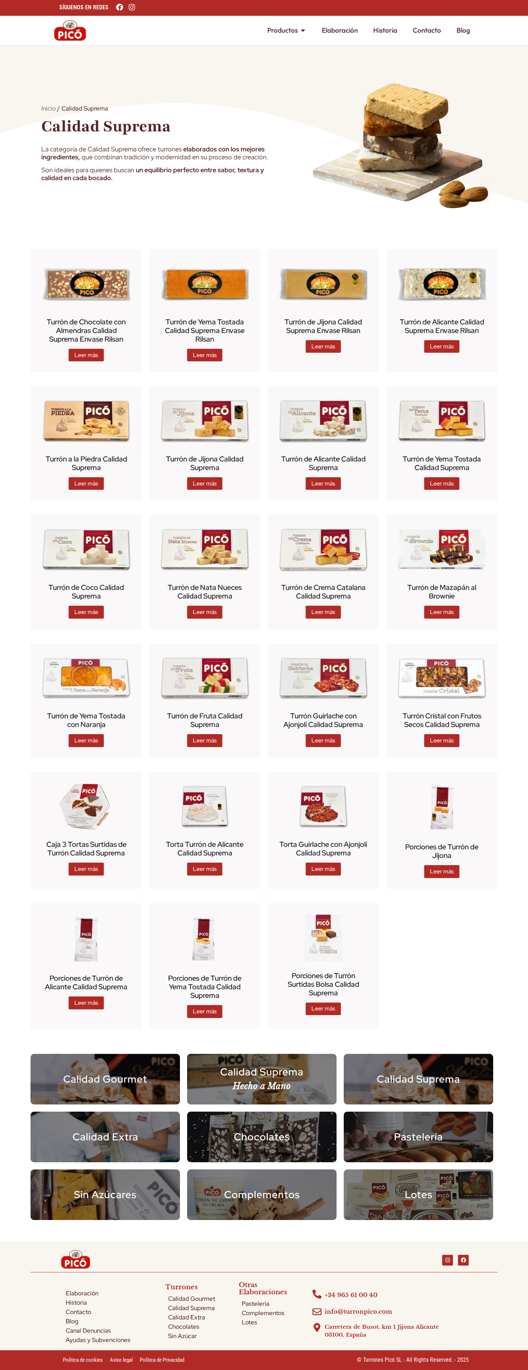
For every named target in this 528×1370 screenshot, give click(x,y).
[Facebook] (463, 1260)
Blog (72, 1321)
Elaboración (82, 1293)
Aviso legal (121, 1360)
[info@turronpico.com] (316, 1311)
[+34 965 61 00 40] (316, 1294)
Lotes (249, 1322)
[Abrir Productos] (303, 30)
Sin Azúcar (182, 1336)
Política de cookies (83, 1360)
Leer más (86, 355)
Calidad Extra (186, 1317)
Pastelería (255, 1304)
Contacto (78, 1312)
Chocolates (183, 1327)
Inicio (48, 108)
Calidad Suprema (106, 126)
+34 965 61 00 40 (351, 1295)
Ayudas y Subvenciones (98, 1340)
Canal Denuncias (88, 1330)
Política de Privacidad (162, 1360)
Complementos (263, 1313)
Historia (76, 1302)
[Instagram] (447, 1260)
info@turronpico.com (358, 1311)
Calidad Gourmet (191, 1299)
